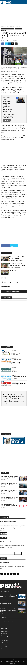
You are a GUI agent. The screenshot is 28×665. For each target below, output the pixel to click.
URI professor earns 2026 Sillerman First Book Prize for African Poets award (17, 265)
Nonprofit (16, 28)
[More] (20, 245)
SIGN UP (18, 553)
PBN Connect (4, 640)
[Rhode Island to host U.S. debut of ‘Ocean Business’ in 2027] (23, 485)
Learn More (6, 120)
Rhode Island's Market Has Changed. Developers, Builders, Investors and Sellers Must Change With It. (9, 106)
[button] (21, 2)
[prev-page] (2, 278)
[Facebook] (2, 43)
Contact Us (3, 649)
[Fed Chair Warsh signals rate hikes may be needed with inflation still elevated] (23, 499)
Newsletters (4, 633)
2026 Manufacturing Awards (18, 383)
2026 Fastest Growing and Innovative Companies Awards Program (17, 361)
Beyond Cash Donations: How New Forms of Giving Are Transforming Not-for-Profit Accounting (13, 396)
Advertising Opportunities (7, 636)
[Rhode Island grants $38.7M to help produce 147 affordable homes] (21, 596)
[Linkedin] (9, 43)
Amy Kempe (12, 270)
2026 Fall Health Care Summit (18, 376)
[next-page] (5, 278)
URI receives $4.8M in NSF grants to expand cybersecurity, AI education (16, 258)
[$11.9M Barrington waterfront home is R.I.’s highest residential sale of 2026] (21, 610)
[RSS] (11, 574)
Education (18, 26)
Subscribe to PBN (5, 631)
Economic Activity (3, 260)
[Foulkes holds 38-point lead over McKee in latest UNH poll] (23, 492)
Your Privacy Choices (16, 661)
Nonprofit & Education (9, 26)
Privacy (2, 661)
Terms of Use (8, 661)
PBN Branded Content (9, 393)
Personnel (3, 30)
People (21, 28)
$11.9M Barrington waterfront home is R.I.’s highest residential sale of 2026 (8, 610)
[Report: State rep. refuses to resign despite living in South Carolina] (23, 478)
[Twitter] (6, 43)
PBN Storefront (4, 642)
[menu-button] (25, 2)
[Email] (12, 43)
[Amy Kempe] (5, 272)
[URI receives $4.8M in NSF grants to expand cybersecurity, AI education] (5, 258)
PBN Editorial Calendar (6, 638)
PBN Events (4, 646)
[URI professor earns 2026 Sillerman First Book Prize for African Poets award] (5, 265)
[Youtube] (18, 574)
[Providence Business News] (6, 2)
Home (2, 26)
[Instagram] (5, 574)
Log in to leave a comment (14, 291)
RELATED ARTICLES (6, 253)
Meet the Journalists (6, 651)
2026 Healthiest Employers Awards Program (18, 352)
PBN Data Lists (4, 644)
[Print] (16, 43)
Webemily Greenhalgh (7, 40)
